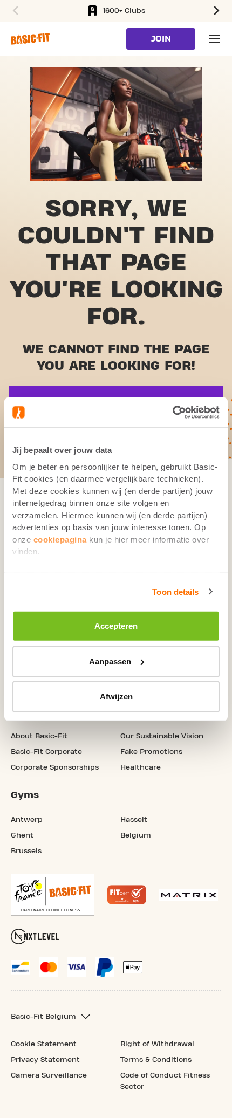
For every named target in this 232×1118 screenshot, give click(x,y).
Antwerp (27, 820)
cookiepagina (60, 539)
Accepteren (116, 625)
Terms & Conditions (156, 1060)
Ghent (22, 835)
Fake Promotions (151, 752)
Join (161, 39)
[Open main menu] (214, 39)
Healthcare (140, 767)
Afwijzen (116, 696)
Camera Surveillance (49, 1075)
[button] (14, 11)
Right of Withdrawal (157, 1044)
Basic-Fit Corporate (46, 752)
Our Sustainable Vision (161, 736)
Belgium (135, 835)
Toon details (175, 591)
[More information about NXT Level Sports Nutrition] (35, 936)
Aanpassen (110, 661)
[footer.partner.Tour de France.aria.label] (52, 895)
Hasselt (133, 820)
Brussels (26, 851)
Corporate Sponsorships (55, 767)
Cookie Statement (44, 1044)
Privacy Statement (45, 1060)
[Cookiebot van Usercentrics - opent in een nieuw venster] (172, 412)
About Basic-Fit (39, 736)
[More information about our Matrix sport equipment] (188, 895)
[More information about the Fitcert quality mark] (126, 894)
